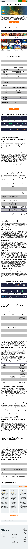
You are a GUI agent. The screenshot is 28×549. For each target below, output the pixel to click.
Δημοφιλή (3, 30)
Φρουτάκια (23, 30)
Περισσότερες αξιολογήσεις (14, 515)
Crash (17, 30)
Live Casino (10, 30)
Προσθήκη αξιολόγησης (23, 486)
